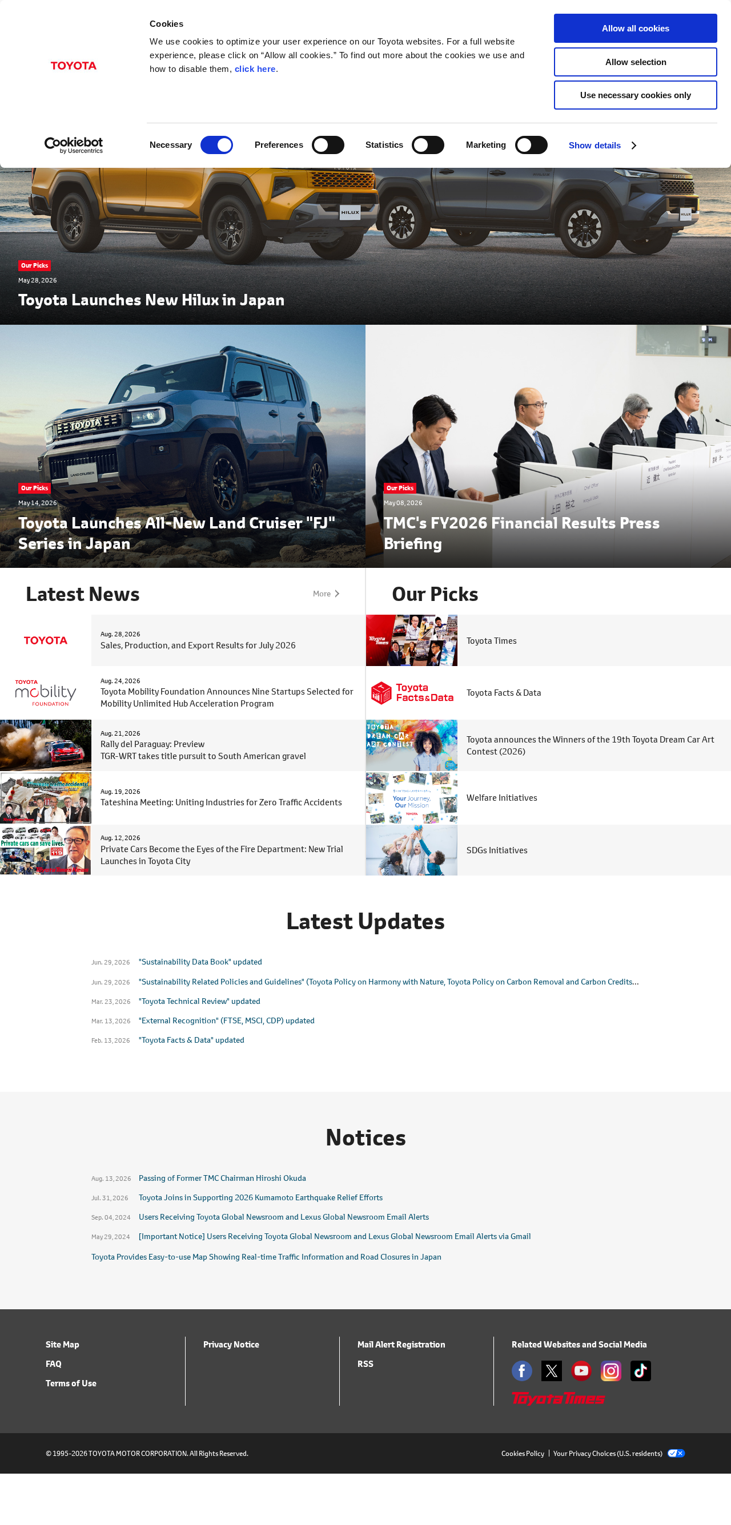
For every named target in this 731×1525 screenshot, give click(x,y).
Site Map (62, 1344)
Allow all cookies (635, 28)
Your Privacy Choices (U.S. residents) (607, 1453)
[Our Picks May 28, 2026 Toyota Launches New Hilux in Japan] (365, 317)
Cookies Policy (522, 1453)
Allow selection (635, 62)
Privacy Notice (231, 1344)
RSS (365, 1364)
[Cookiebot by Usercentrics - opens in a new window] (74, 145)
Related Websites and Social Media (579, 1344)
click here (255, 69)
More (322, 593)
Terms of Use (71, 1383)
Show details (595, 145)
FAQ (54, 1364)
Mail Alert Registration (401, 1344)
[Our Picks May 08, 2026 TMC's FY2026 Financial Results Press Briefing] (548, 561)
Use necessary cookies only (635, 95)
